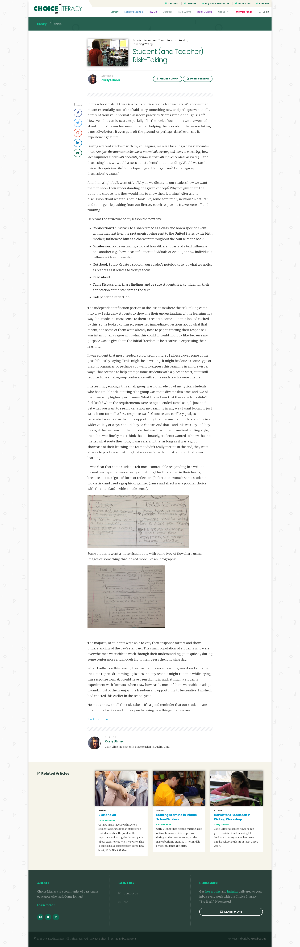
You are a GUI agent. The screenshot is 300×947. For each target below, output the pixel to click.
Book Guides (204, 12)
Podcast (264, 3)
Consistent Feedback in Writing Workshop (232, 817)
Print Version (199, 78)
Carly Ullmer (110, 80)
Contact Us (131, 893)
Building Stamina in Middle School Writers (176, 817)
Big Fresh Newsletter (217, 3)
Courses (168, 12)
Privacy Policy (98, 938)
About (222, 12)
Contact (173, 3)
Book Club (244, 3)
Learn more (45, 905)
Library (115, 12)
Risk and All (107, 815)
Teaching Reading (178, 40)
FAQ (126, 902)
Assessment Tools (154, 40)
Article (137, 40)
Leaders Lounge (133, 12)
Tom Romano (106, 820)
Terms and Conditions (123, 938)
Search (191, 3)
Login (265, 12)
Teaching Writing (143, 44)
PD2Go (153, 12)
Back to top (96, 719)
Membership (244, 12)
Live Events (184, 12)
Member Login (168, 78)
